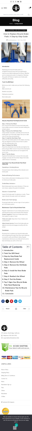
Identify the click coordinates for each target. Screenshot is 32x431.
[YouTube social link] (18, 1)
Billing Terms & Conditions (8, 375)
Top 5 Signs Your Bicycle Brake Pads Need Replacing (15, 283)
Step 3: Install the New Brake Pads (15, 272)
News (2, 381)
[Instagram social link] (16, 1)
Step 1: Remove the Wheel (14, 262)
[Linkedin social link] (15, 301)
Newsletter (4, 393)
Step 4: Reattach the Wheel (14, 276)
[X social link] (13, 1)
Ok (16, 425)
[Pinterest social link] (21, 1)
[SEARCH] (29, 15)
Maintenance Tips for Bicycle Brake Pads (16, 289)
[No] (14, 428)
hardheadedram (12, 40)
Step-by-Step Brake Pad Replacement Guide (13, 257)
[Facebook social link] (11, 1)
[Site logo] (16, 8)
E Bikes (3, 396)
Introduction (8, 250)
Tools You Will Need (11, 253)
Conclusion (9, 294)
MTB (16, 30)
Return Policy (4, 369)
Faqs (2, 387)
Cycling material (19, 23)
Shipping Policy (5, 372)
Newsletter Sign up (6, 384)
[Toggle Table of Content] (27, 246)
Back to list (16, 309)
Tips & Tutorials (22, 30)
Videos (3, 390)
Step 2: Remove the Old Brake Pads (15, 266)
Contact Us (4, 378)
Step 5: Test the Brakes (12, 279)
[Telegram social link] (20, 301)
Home (11, 23)
